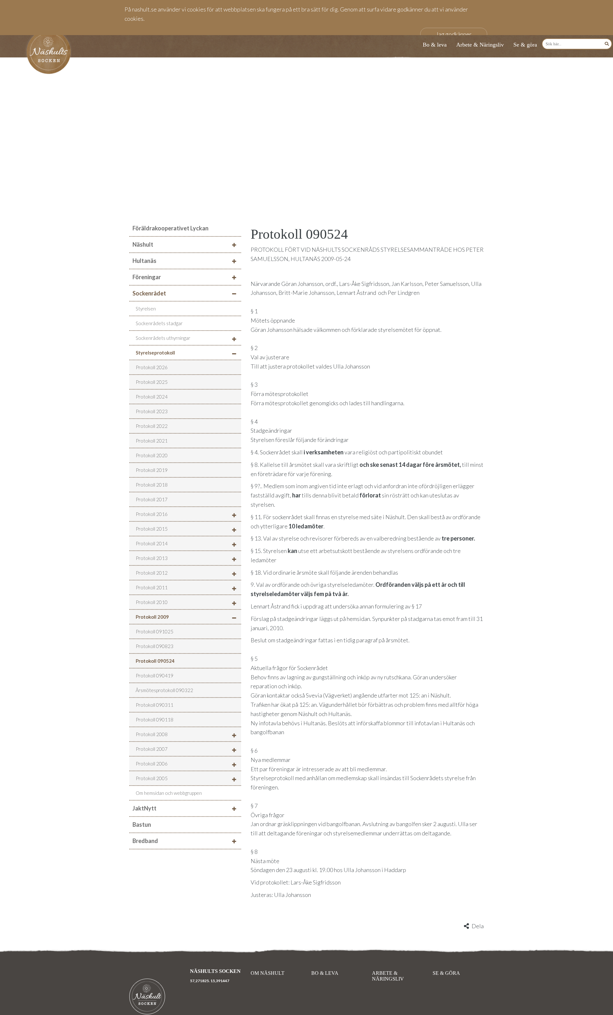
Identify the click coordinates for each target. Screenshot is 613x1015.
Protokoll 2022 (152, 426)
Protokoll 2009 (152, 617)
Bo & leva (435, 44)
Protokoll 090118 (154, 719)
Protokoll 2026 (152, 367)
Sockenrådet (149, 293)
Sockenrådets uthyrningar (163, 338)
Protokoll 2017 (152, 499)
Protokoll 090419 (154, 675)
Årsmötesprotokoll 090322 (164, 690)
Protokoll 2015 (152, 529)
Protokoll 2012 (152, 573)
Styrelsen (146, 308)
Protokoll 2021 (152, 441)
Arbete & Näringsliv (480, 44)
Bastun (141, 824)
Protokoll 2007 (152, 749)
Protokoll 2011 (152, 587)
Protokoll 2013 (152, 558)
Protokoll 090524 (155, 661)
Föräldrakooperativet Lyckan (170, 228)
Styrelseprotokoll (155, 352)
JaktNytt (144, 808)
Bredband (145, 840)
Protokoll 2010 (152, 602)
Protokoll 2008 (152, 734)
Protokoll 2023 (152, 411)
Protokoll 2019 (152, 470)
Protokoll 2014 (152, 543)
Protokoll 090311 (154, 705)
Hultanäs (144, 260)
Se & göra (525, 44)
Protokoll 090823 (154, 646)
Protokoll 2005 (152, 778)
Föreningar (146, 276)
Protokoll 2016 (152, 514)
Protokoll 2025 (152, 382)
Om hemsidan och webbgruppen (169, 793)
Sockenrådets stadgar (159, 323)
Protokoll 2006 (152, 763)
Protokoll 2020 (152, 455)
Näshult (142, 244)
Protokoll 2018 (152, 485)
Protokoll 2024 (152, 396)
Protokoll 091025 (154, 631)
